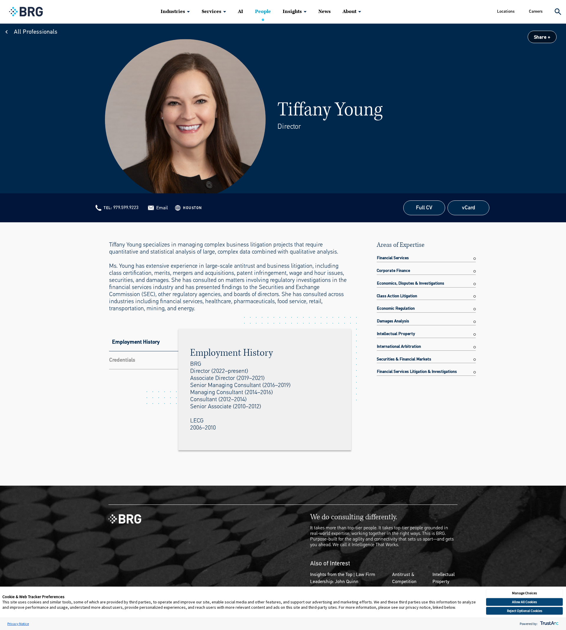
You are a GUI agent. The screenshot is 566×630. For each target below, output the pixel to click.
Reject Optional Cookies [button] (524, 610)
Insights (292, 11)
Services (211, 11)
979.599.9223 (126, 207)
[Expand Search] (558, 11)
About (349, 11)
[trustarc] (549, 624)
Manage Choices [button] (524, 593)
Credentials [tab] (122, 359)
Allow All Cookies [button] (524, 602)
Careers (536, 11)
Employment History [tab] (136, 341)
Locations (506, 11)
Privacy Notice (18, 623)
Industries (173, 11)
